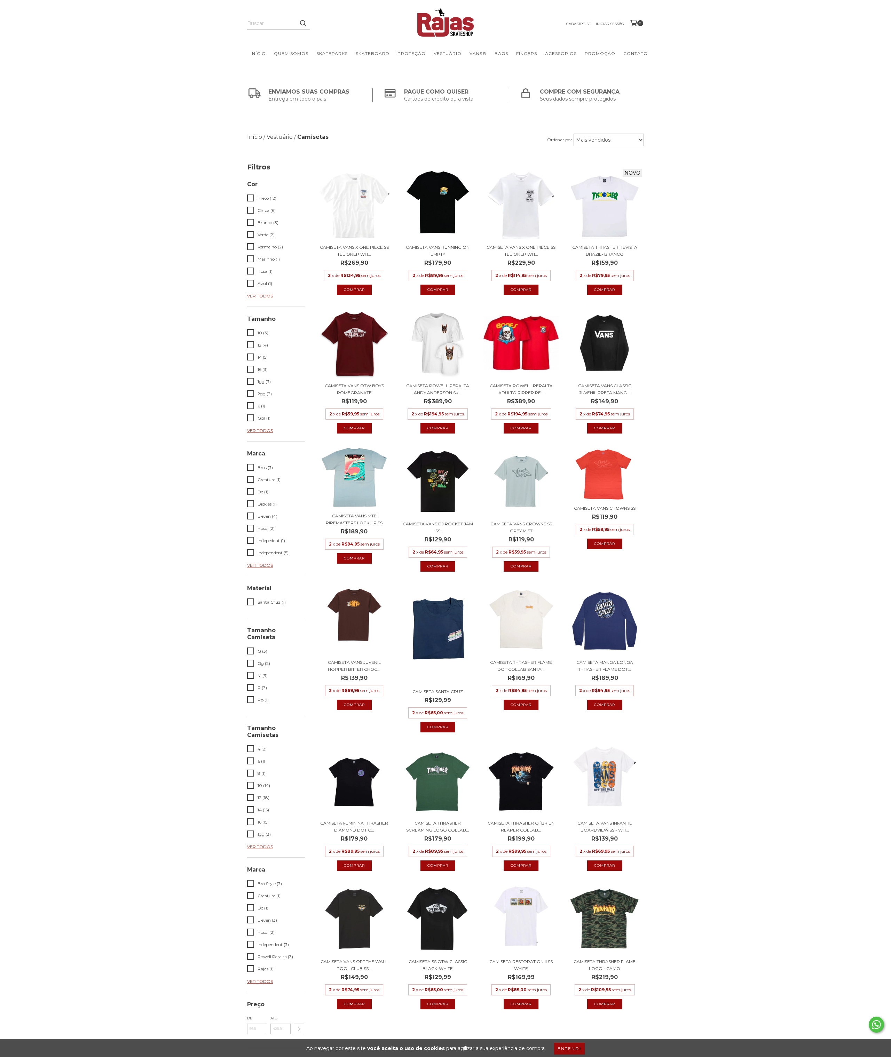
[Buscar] (303, 23)
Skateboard (372, 53)
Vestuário (448, 53)
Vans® (478, 53)
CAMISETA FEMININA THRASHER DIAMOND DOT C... (354, 826)
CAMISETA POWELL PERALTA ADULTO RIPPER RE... (521, 389)
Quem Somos (291, 53)
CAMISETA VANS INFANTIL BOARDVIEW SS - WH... (604, 826)
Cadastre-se (578, 24)
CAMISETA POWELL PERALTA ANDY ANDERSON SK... (437, 389)
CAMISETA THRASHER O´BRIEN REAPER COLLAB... (521, 826)
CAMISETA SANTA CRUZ (437, 691)
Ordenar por (559, 139)
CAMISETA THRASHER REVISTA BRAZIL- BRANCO (604, 251)
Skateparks (332, 53)
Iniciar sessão (610, 24)
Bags (501, 53)
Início (258, 53)
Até (273, 1018)
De (249, 1018)
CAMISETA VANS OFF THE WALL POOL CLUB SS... (354, 965)
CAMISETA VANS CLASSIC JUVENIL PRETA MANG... (604, 389)
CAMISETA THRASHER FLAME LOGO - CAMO (605, 965)
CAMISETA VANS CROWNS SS (605, 508)
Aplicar (299, 1029)
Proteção (411, 53)
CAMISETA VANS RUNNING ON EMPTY (438, 251)
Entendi (569, 1048)
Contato (635, 53)
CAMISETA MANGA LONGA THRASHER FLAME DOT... (604, 666)
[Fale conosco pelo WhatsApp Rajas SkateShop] (876, 1025)
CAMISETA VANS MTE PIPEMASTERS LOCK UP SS (354, 519)
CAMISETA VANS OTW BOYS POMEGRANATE (354, 389)
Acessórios (561, 53)
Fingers (526, 53)
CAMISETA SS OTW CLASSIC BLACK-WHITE (438, 965)
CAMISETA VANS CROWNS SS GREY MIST (521, 527)
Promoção (600, 53)
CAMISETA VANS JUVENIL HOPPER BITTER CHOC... (354, 666)
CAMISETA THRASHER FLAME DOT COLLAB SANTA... (521, 666)
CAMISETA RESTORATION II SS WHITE (521, 965)
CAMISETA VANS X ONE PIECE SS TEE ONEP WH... (354, 251)
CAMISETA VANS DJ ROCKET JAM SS (438, 527)
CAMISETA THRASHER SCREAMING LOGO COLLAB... (437, 826)
